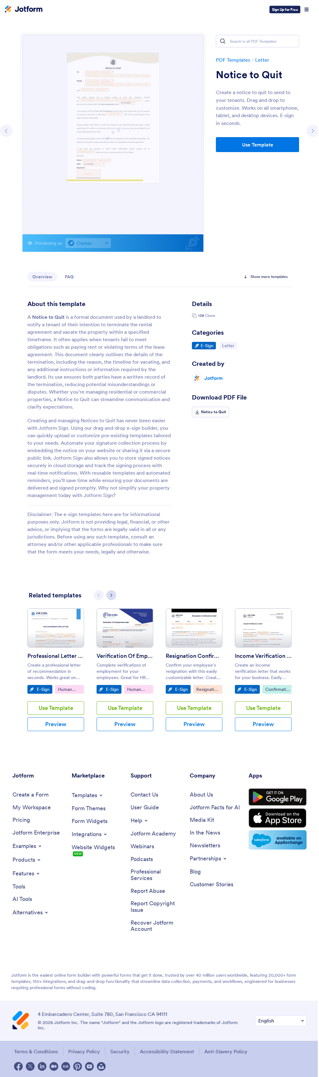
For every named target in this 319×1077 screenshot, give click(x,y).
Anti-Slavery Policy (225, 1051)
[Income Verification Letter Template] (263, 628)
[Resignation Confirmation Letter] (194, 628)
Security (120, 1051)
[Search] (223, 41)
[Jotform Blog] (65, 1066)
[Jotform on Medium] (54, 1066)
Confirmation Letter (279, 690)
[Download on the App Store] (278, 818)
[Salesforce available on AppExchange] (278, 840)
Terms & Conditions (36, 1051)
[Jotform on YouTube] (89, 1066)
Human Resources (71, 690)
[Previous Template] (6, 131)
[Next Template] (313, 131)
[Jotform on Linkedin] (42, 1066)
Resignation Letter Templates (209, 690)
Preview (55, 724)
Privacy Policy (84, 1051)
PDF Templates (233, 60)
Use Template (257, 144)
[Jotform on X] (30, 1066)
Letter (262, 60)
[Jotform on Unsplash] (101, 1066)
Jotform (213, 378)
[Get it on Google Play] (278, 797)
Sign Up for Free (285, 9)
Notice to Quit (249, 75)
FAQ (69, 277)
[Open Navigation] (307, 10)
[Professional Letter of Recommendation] (56, 628)
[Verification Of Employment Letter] (125, 628)
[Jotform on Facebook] (18, 1066)
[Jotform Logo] (23, 9)
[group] (55, 674)
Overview (42, 277)
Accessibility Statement (167, 1051)
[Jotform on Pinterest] (77, 1066)
